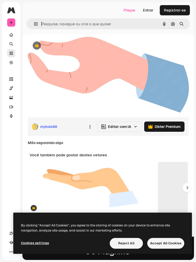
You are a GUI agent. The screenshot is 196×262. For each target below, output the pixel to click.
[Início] (11, 35)
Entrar (148, 10)
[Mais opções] (90, 127)
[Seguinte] (187, 187)
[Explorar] (11, 62)
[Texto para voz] (11, 116)
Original (60, 45)
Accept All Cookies (165, 243)
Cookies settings (35, 243)
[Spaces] (11, 88)
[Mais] (11, 252)
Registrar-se (175, 10)
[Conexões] (11, 233)
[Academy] (11, 242)
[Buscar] (11, 44)
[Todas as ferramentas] (11, 79)
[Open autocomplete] (34, 24)
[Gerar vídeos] (11, 107)
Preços (129, 10)
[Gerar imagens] (11, 97)
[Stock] (11, 53)
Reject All (126, 243)
